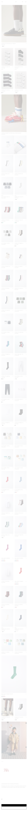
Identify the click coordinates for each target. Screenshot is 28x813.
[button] (14, 805)
